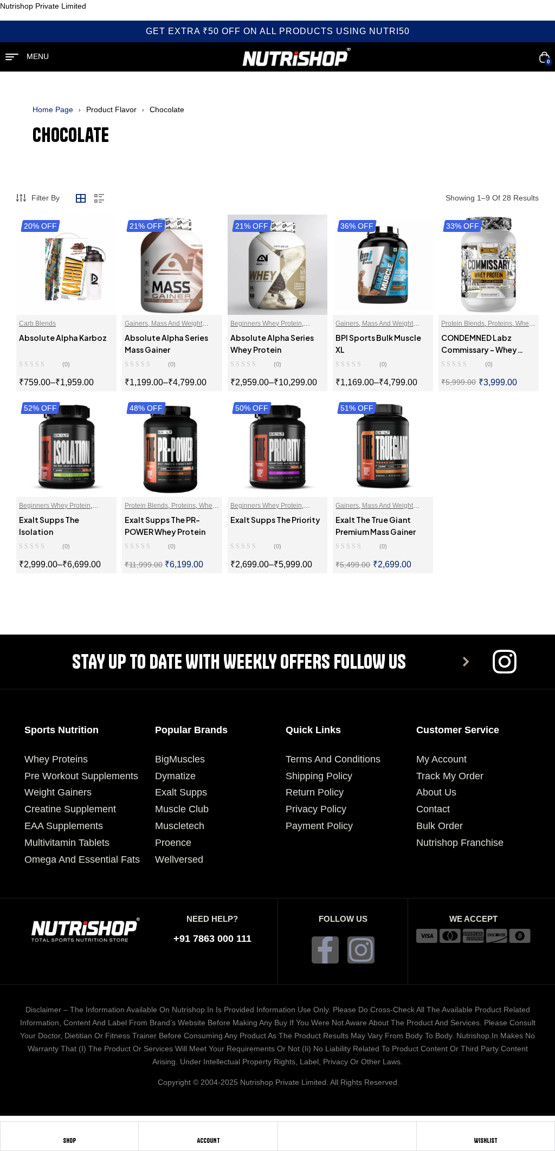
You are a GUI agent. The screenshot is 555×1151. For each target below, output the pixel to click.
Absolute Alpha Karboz (63, 337)
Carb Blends (37, 323)
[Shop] (69, 1132)
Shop (69, 1140)
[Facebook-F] (325, 950)
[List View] (99, 198)
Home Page (53, 109)
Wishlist (486, 1140)
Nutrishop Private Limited (43, 6)
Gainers (136, 323)
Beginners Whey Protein (266, 323)
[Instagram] (361, 950)
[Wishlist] (486, 1132)
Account (208, 1140)
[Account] (208, 1132)
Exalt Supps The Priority (275, 520)
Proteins (500, 323)
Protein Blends (463, 323)
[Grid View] (81, 198)
